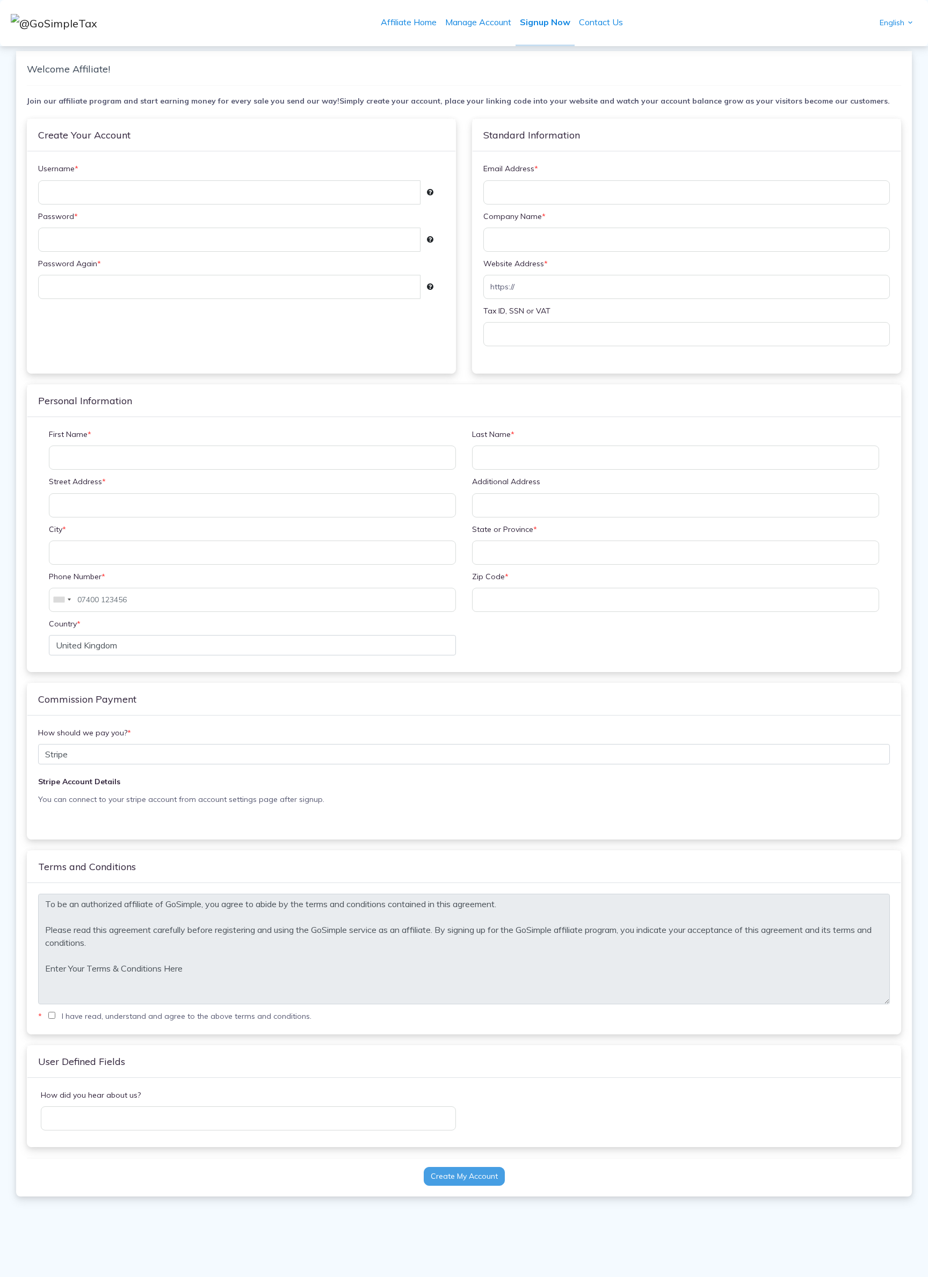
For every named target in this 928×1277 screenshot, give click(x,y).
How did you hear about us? (91, 1095)
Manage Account (478, 22)
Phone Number (77, 576)
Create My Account (464, 1176)
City (57, 529)
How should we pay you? (84, 733)
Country (65, 624)
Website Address (515, 263)
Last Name (493, 434)
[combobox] (61, 599)
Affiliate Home (409, 22)
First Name (70, 434)
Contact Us (601, 22)
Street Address (77, 481)
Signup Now (545, 22)
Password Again (69, 263)
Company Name (514, 216)
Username (58, 168)
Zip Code (490, 576)
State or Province (504, 529)
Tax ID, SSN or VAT (516, 311)
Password (58, 216)
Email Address (510, 168)
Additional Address (506, 481)
